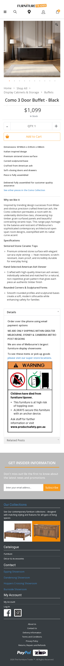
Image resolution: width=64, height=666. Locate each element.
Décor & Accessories (14, 558)
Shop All (22, 88)
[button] (56, 27)
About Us (32, 624)
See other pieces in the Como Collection (24, 190)
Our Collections (15, 505)
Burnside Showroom (15, 589)
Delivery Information (32, 632)
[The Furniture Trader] (32, 5)
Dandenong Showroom (17, 577)
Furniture (8, 553)
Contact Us (32, 628)
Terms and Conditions (32, 636)
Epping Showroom (14, 571)
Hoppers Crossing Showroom (20, 583)
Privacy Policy (32, 641)
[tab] (32, 312)
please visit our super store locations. (30, 358)
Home (7, 88)
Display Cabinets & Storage (21, 92)
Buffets (48, 92)
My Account (9, 601)
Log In (7, 606)
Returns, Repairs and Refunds (32, 645)
